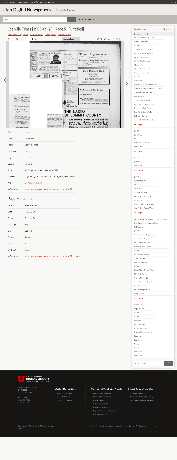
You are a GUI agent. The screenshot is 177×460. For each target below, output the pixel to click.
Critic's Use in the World (142, 143)
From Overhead (140, 286)
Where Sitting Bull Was (142, 290)
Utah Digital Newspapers (102, 397)
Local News (138, 147)
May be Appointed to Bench (144, 37)
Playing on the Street (141, 328)
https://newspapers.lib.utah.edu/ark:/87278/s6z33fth (48, 189)
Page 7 (140, 212)
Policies (154, 426)
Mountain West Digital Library (141, 397)
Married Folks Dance (141, 139)
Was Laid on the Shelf (142, 69)
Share (25, 34)
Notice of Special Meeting (143, 332)
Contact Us (24, 2)
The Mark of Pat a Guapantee (144, 92)
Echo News (138, 135)
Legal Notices (139, 308)
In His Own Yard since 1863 (144, 104)
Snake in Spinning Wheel (143, 100)
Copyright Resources (64, 400)
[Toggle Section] (134, 124)
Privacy (91, 426)
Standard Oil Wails (140, 192)
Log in (173, 2)
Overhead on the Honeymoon (144, 73)
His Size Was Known (141, 254)
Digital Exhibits (99, 400)
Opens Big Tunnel (140, 181)
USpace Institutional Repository (105, 411)
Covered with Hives (141, 262)
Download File (14, 34)
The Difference (139, 258)
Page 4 (140, 124)
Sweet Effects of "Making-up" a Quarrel (148, 88)
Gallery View (50, 34)
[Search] (71, 19)
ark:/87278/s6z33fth (34, 183)
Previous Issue (140, 29)
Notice (136, 344)
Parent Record (64, 34)
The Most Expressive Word (143, 49)
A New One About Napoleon (144, 282)
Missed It (137, 184)
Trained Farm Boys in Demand (145, 239)
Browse (13, 2)
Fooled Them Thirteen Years (144, 270)
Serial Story (138, 188)
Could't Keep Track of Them (144, 208)
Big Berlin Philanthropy (142, 196)
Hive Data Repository (101, 414)
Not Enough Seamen (141, 41)
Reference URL (36, 34)
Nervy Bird (138, 81)
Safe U (131, 426)
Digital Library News (101, 407)
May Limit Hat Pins (141, 274)
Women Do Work (140, 96)
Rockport (137, 336)
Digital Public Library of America (142, 400)
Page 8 (140, 298)
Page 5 (140, 151)
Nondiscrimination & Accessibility (111, 426)
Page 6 (140, 170)
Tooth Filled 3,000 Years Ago (144, 120)
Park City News (139, 324)
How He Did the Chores (142, 246)
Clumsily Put (138, 65)
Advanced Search (86, 19)
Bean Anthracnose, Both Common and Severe (150, 219)
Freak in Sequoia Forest (142, 243)
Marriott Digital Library (102, 393)
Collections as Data (100, 404)
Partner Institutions (137, 393)
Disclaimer (143, 426)
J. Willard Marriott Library (27, 387)
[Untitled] (137, 45)
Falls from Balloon (140, 116)
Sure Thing (138, 77)
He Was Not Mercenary (142, 61)
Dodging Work (139, 293)
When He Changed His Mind (144, 204)
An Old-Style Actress (141, 57)
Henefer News (139, 305)
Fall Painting (138, 227)
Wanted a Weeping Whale (143, 53)
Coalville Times (65, 10)
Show (27, 250)
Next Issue (168, 29)
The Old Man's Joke (141, 278)
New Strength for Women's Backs (146, 223)
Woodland (137, 320)
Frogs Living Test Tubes (142, 108)
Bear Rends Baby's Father (143, 112)
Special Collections (63, 397)
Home (5, 2)
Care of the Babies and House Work (147, 84)
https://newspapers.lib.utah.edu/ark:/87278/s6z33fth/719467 (52, 256)
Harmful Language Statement (44, 2)
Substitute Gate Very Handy (144, 235)
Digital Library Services (65, 393)
